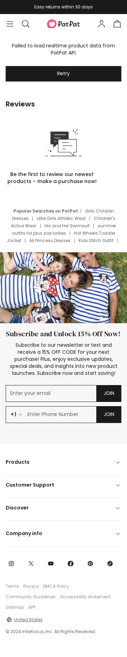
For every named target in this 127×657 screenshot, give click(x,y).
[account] (101, 24)
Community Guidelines (31, 597)
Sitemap (15, 607)
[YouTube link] (50, 563)
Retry (63, 73)
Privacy (31, 586)
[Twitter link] (31, 563)
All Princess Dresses (50, 240)
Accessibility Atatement (85, 597)
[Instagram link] (11, 563)
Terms (12, 586)
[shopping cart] (117, 24)
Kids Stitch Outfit (96, 240)
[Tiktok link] (110, 563)
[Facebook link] (70, 563)
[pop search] (25, 24)
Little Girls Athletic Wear (61, 218)
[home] (63, 23)
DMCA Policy (56, 586)
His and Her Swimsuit (67, 226)
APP (31, 607)
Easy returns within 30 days (63, 7)
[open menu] (10, 24)
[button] (25, 24)
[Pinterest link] (90, 563)
